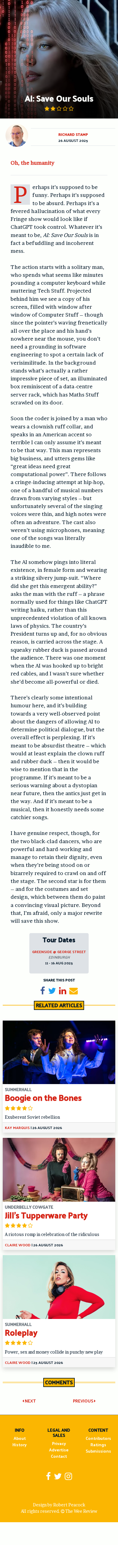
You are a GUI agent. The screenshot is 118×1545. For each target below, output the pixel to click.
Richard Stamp (73, 134)
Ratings (98, 1444)
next (30, 1401)
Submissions (98, 1451)
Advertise (59, 1450)
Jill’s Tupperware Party (46, 1214)
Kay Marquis (17, 1127)
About (20, 1438)
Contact (59, 1456)
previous (83, 1401)
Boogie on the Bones (43, 1097)
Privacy (59, 1443)
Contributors (98, 1438)
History (19, 1444)
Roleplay (21, 1332)
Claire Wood (18, 1244)
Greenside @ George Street (59, 951)
